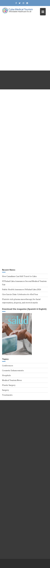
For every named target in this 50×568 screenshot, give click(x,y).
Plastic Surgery (8, 385)
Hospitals (6, 375)
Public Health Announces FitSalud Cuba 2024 (21, 289)
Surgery (5, 390)
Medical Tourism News (12, 380)
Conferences (7, 365)
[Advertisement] (25, 44)
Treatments (7, 395)
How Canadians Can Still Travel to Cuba (19, 276)
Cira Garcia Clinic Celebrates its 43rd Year (20, 294)
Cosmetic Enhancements (13, 370)
